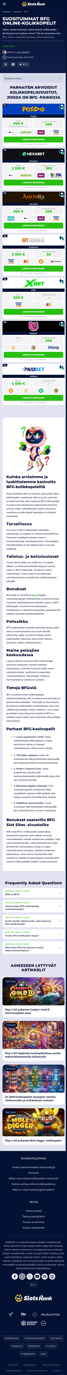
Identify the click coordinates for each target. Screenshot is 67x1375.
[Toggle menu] (4, 4)
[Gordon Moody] (28, 1341)
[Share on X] (5, 64)
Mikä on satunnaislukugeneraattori (33, 1204)
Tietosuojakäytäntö (33, 1231)
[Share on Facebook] (13, 64)
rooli (34, 595)
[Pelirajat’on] (49, 1332)
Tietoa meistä (33, 1225)
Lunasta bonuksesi (33, 139)
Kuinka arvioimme (33, 1236)
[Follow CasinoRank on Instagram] (22, 1295)
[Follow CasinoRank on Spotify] (44, 1295)
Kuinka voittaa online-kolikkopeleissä (33, 1198)
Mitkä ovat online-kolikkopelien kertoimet (32, 1193)
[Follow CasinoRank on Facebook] (14, 1295)
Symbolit (33, 1187)
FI (31, 1303)
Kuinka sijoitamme (33, 1242)
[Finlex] (23, 1332)
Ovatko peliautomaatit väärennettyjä (33, 1182)
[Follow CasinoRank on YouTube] (37, 1295)
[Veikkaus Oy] (10, 1332)
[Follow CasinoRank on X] (29, 1295)
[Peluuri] (34, 1332)
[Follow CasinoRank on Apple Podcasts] (51, 1295)
